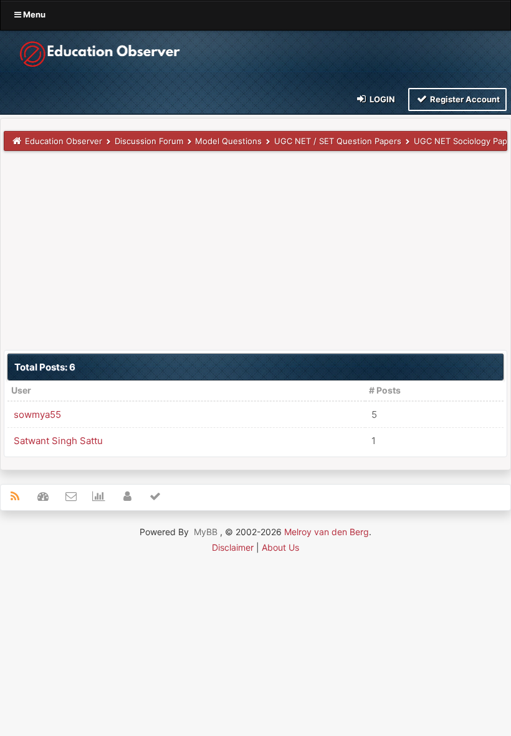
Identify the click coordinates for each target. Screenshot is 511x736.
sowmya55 (37, 414)
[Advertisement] (255, 250)
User (21, 390)
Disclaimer (233, 547)
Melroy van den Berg (326, 531)
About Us (280, 547)
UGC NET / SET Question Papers (337, 141)
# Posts (385, 390)
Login (381, 99)
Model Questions (228, 141)
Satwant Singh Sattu (58, 441)
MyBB (205, 531)
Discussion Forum (149, 141)
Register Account (464, 99)
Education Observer (63, 141)
